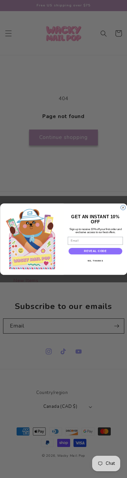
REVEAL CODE (95, 251)
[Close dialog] (123, 207)
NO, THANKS (95, 261)
